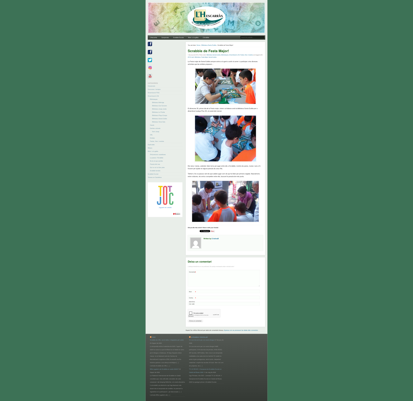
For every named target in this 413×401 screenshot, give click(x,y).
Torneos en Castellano (155, 177)
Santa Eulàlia (213, 57)
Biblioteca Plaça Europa (159, 115)
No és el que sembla (156, 161)
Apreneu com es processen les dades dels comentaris (241, 330)
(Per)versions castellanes (158, 154)
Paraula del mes (155, 164)
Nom (192, 292)
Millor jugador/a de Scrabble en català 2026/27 (164, 369)
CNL (151, 135)
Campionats (165, 37)
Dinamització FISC (153, 93)
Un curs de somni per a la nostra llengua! (202, 340)
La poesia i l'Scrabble (156, 158)
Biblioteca (198, 57)
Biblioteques (225, 55)
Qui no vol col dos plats (157, 167)
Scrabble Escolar (178, 37)
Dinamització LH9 (234, 55)
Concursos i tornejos (154, 89)
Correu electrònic (192, 299)
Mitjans (150, 148)
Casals (152, 125)
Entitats (152, 138)
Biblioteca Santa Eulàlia (208, 45)
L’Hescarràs (153, 37)
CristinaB (215, 238)
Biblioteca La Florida (158, 112)
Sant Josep (155, 131)
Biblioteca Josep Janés (159, 109)
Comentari (192, 272)
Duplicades (151, 145)
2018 (189, 57)
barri (192, 57)
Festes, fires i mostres (246, 55)
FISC (154, 337)
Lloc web (191, 304)
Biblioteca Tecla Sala (158, 122)
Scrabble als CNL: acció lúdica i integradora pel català (167, 340)
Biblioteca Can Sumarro (159, 106)
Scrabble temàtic (155, 171)
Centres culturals (155, 128)
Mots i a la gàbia (193, 37)
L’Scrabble (206, 37)
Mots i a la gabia (153, 151)
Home (198, 45)
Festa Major (204, 57)
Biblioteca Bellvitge (158, 102)
